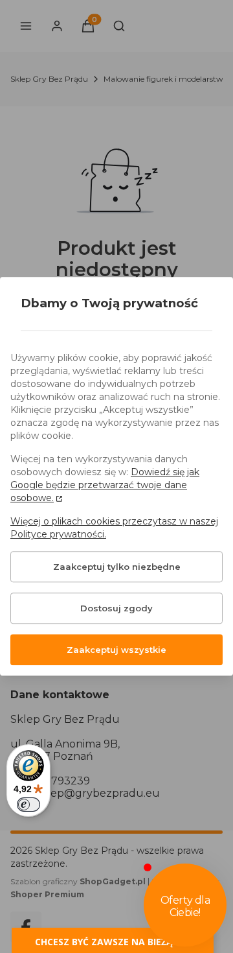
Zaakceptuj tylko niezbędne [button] (117, 567)
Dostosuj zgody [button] (116, 609)
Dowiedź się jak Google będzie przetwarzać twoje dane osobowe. (104, 485)
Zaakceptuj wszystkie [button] (116, 650)
